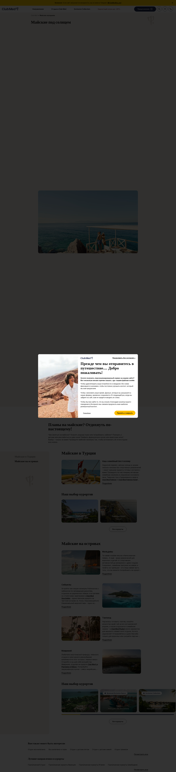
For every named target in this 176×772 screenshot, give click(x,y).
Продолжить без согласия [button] (123, 358)
